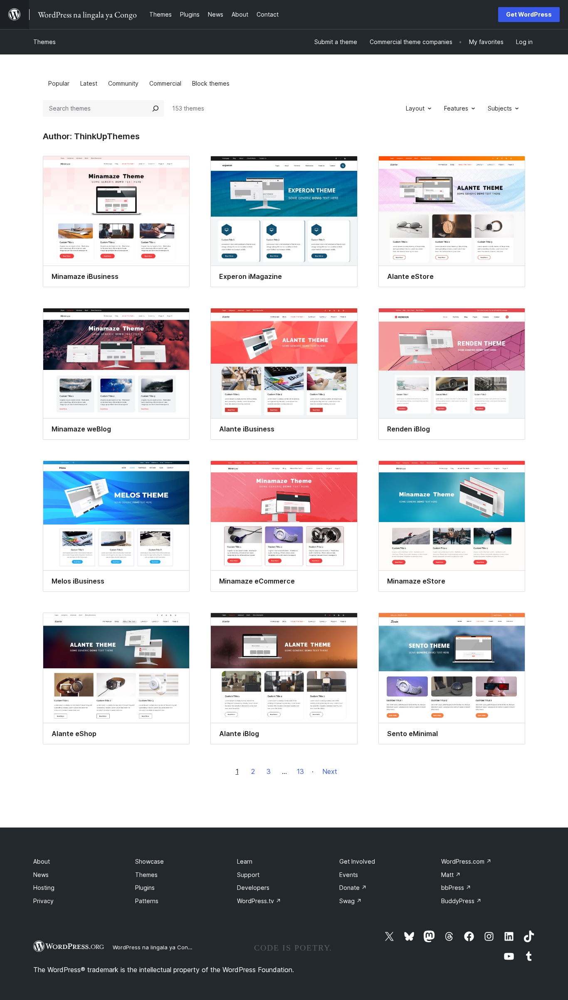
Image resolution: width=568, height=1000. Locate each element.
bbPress (456, 887)
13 (300, 771)
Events (348, 874)
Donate (353, 887)
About (41, 861)
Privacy (43, 900)
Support (248, 874)
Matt (451, 874)
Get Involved (357, 861)
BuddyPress (461, 900)
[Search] (155, 108)
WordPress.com (466, 861)
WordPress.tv (259, 900)
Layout (415, 108)
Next (329, 771)
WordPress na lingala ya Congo (154, 947)
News (41, 874)
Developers (253, 887)
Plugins (145, 887)
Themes (44, 41)
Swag (350, 900)
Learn (244, 861)
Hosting (43, 887)
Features (456, 108)
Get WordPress (529, 14)
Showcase (149, 861)
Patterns (146, 900)
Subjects (500, 108)
